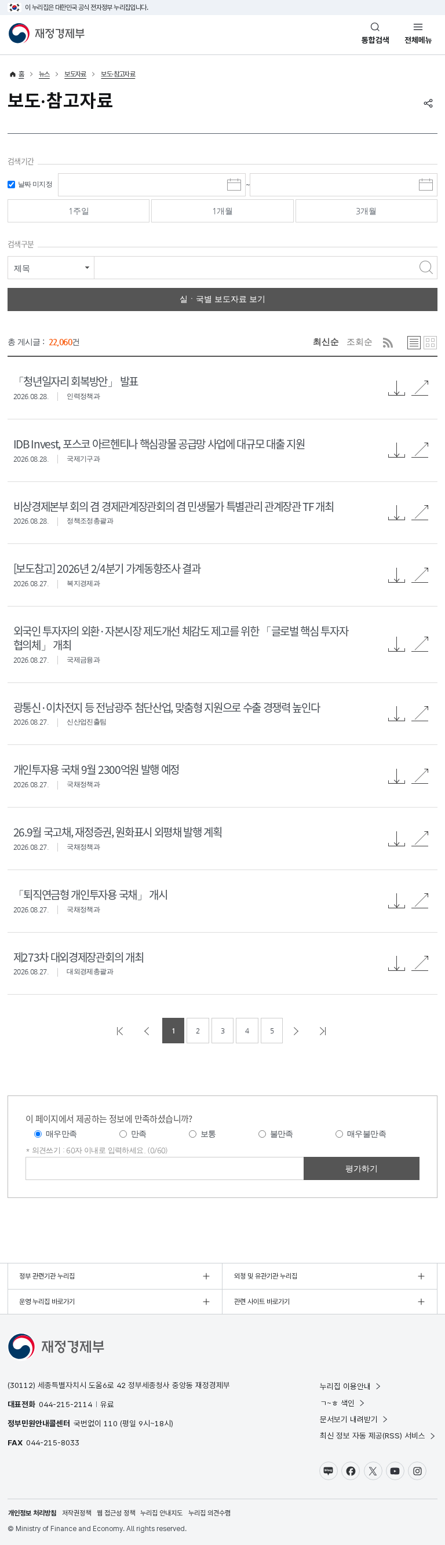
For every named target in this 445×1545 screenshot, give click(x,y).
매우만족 (61, 1134)
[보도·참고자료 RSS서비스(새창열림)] (388, 342)
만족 (139, 1134)
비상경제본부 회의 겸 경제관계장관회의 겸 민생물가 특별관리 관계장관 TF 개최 (173, 506)
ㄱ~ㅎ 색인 (337, 1403)
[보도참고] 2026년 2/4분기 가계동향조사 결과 (106, 568)
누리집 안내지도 (161, 1513)
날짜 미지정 (35, 184)
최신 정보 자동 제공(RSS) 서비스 (372, 1435)
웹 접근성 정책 (116, 1513)
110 (111, 1423)
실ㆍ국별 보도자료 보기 (222, 299)
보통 (208, 1134)
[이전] (148, 1030)
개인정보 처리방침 (32, 1513)
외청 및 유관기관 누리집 (265, 1276)
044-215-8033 (52, 1442)
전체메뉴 (418, 40)
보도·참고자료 (118, 74)
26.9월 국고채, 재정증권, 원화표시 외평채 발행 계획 (117, 831)
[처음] (121, 1030)
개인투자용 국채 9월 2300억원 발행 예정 (96, 769)
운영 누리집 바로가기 (47, 1302)
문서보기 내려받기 (349, 1419)
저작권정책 (76, 1513)
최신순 (326, 341)
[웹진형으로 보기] (430, 342)
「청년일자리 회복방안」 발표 (75, 381)
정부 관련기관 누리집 (47, 1276)
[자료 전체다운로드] (396, 388)
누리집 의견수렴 (209, 1513)
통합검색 (375, 40)
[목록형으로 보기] (414, 342)
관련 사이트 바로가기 (262, 1302)
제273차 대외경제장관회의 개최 (78, 957)
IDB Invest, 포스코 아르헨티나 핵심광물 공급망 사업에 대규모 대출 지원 (158, 443)
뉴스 (44, 74)
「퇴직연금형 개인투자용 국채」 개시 (90, 894)
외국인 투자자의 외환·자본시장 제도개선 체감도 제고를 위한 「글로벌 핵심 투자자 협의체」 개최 (180, 637)
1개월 (222, 211)
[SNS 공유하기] (428, 103)
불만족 (281, 1134)
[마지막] (324, 1030)
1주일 (78, 211)
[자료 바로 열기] (420, 388)
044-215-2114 (65, 1404)
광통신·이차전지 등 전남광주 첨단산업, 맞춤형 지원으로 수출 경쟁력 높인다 (166, 707)
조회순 (359, 341)
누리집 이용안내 (345, 1386)
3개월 (366, 211)
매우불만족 (366, 1134)
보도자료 (75, 74)
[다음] (297, 1030)
